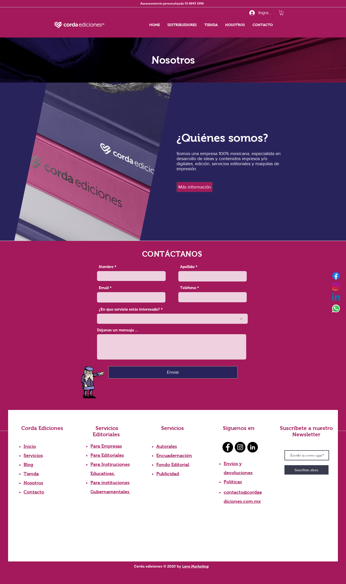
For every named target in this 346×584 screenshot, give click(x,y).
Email (104, 288)
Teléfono (188, 288)
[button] (282, 12)
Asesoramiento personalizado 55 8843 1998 (172, 3)
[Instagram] (336, 287)
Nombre (106, 267)
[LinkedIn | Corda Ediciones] (252, 447)
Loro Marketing (195, 566)
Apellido (187, 267)
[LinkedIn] (336, 298)
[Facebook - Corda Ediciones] (227, 447)
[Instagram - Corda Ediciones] (240, 447)
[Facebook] (336, 276)
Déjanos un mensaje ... (117, 330)
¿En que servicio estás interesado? (129, 309)
